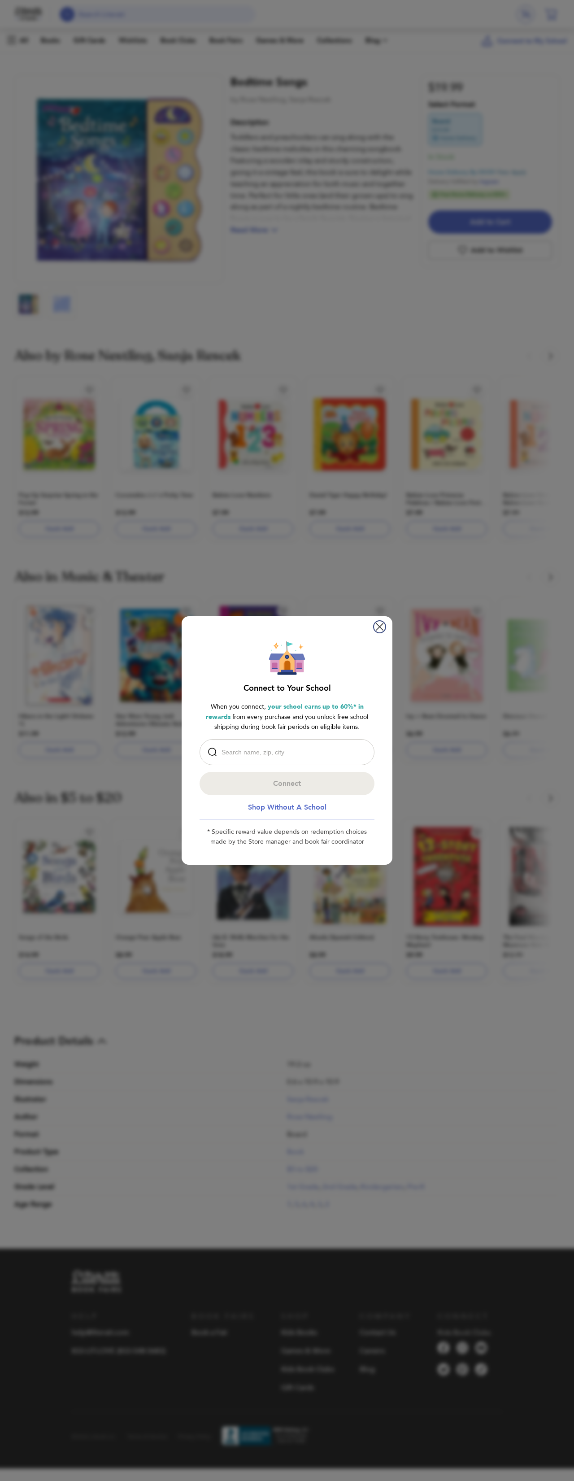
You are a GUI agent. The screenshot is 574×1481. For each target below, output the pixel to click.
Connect (287, 783)
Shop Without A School (287, 807)
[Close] (379, 627)
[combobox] (289, 752)
